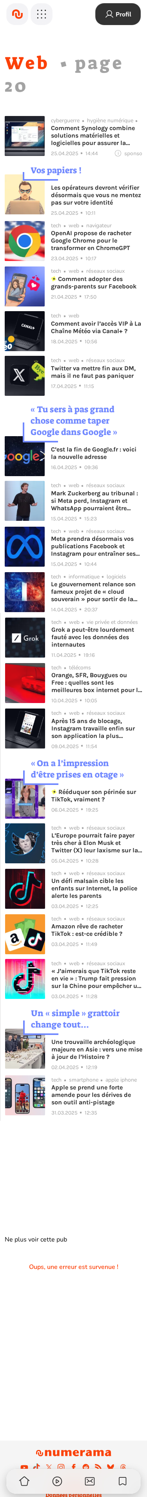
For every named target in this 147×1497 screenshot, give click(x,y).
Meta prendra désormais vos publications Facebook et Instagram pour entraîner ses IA (93, 546)
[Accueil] (17, 14)
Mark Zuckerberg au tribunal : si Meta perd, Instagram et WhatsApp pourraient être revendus (94, 500)
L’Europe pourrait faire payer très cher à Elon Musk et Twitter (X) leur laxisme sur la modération (94, 843)
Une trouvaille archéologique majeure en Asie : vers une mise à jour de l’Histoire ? (96, 1049)
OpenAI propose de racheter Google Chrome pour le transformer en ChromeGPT (91, 240)
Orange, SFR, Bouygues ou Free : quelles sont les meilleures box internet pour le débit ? (96, 682)
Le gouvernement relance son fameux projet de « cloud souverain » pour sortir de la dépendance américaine (93, 591)
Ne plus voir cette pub (36, 1239)
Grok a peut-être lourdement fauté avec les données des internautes (92, 637)
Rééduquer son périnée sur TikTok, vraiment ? (93, 795)
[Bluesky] (110, 1467)
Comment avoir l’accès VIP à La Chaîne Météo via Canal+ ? (96, 327)
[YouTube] (24, 1467)
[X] (49, 1467)
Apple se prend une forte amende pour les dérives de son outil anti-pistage (91, 1095)
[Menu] (42, 14)
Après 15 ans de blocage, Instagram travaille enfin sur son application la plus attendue (93, 728)
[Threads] (123, 1467)
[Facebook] (73, 1467)
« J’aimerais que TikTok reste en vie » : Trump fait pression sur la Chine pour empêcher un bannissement (96, 978)
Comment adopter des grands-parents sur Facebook (93, 282)
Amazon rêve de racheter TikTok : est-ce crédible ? (87, 929)
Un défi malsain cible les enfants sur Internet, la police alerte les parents (94, 888)
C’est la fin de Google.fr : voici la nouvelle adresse (93, 453)
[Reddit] (86, 1467)
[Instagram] (61, 1467)
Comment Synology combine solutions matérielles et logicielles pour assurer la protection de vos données (93, 135)
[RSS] (98, 1467)
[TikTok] (36, 1467)
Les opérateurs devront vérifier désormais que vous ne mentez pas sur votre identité (96, 195)
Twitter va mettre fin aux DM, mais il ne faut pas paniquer (93, 371)
